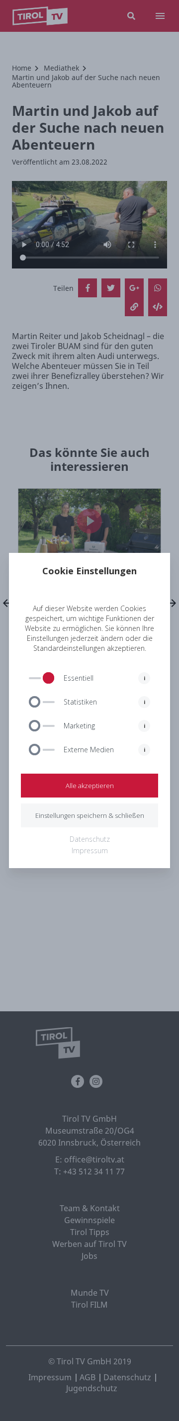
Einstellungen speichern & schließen (89, 815)
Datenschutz (90, 839)
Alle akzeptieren (90, 785)
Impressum (90, 850)
